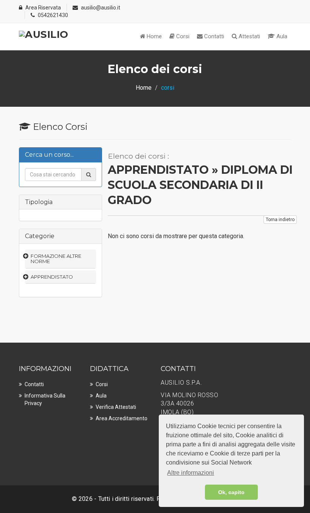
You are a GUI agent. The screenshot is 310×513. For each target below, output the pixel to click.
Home (153, 36)
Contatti (213, 36)
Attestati (248, 36)
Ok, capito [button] (231, 492)
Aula (281, 36)
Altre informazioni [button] (190, 472)
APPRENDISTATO (52, 277)
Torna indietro (280, 219)
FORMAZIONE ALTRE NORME (56, 258)
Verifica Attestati (116, 407)
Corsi (182, 36)
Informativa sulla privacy (45, 399)
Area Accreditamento (121, 418)
